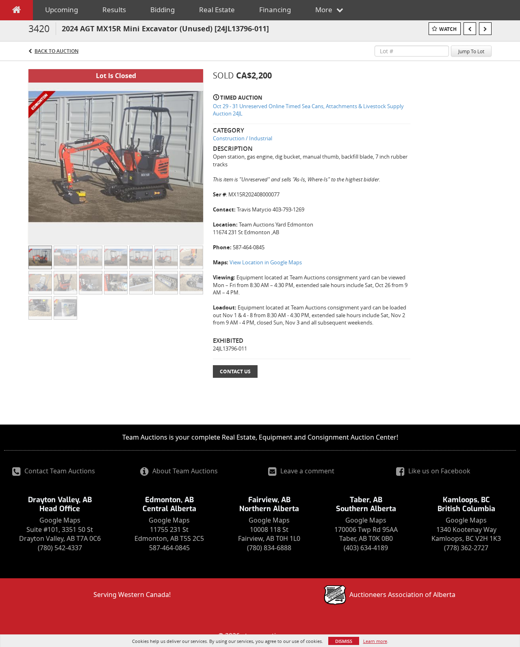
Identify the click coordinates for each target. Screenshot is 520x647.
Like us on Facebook (438, 470)
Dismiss (343, 641)
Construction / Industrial (242, 138)
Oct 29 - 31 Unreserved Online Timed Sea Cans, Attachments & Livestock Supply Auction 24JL (308, 110)
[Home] (16, 11)
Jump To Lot (471, 51)
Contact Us (235, 371)
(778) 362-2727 (466, 547)
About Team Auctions (184, 470)
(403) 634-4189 (366, 547)
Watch (448, 29)
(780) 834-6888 (269, 547)
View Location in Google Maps (266, 262)
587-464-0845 (169, 547)
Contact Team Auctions (59, 470)
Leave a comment (306, 470)
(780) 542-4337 (60, 547)
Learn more (375, 641)
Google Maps (59, 520)
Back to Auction (56, 51)
